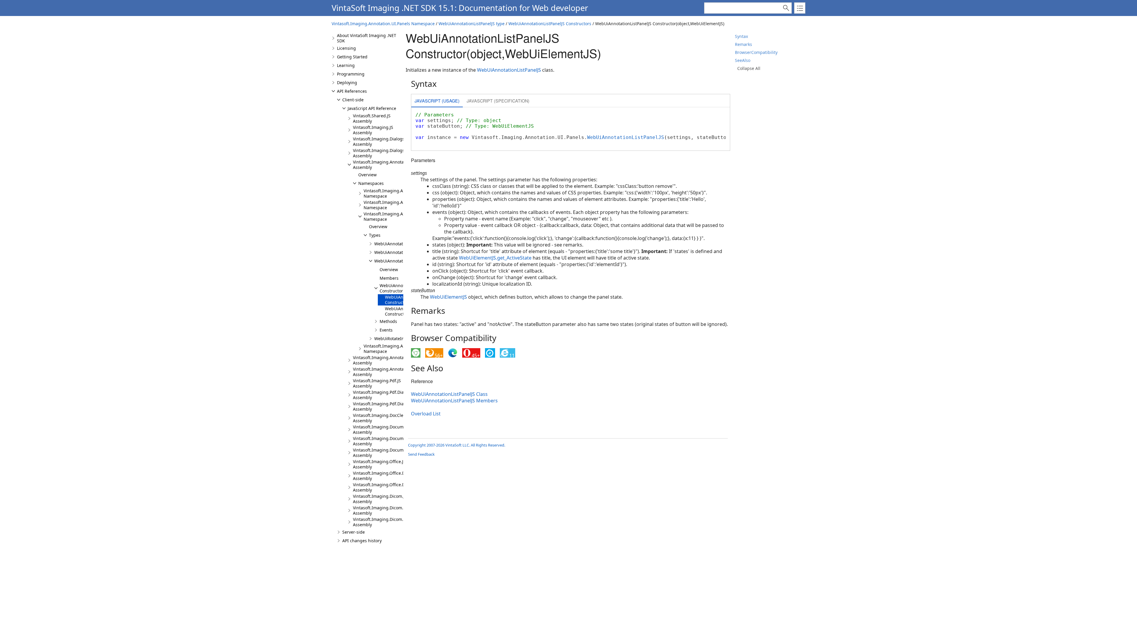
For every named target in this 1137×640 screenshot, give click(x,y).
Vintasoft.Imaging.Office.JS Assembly (379, 464)
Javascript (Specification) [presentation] (498, 100)
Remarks (743, 44)
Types (374, 235)
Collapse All (748, 68)
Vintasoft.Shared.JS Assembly (372, 118)
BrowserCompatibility (756, 52)
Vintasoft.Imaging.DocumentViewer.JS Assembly (390, 429)
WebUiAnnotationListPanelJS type (472, 23)
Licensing (346, 48)
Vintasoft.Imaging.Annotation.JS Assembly (384, 164)
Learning (346, 65)
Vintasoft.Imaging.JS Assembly (373, 129)
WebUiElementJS (448, 297)
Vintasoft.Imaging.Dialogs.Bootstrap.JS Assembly (391, 141)
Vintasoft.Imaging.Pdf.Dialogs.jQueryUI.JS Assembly (394, 406)
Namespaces (371, 183)
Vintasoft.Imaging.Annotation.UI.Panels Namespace (383, 23)
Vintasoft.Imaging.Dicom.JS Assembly (380, 498)
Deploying (347, 82)
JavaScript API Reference (372, 108)
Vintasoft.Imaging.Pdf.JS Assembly (377, 383)
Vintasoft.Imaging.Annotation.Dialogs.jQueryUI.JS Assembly (402, 371)
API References (352, 91)
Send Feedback (421, 454)
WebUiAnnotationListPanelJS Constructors (549, 23)
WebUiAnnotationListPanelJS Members (454, 400)
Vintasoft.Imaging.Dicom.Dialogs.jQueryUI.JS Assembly (397, 521)
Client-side (353, 100)
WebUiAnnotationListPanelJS (402, 261)
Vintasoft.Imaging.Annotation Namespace (393, 193)
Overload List (426, 413)
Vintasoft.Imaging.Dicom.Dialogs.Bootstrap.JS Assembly (398, 510)
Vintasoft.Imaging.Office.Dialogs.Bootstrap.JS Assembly (397, 475)
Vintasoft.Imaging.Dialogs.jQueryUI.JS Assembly (390, 153)
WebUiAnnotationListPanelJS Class (449, 394)
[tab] (437, 101)
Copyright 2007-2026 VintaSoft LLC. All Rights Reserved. (456, 445)
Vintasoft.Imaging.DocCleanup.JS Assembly (385, 417)
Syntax (741, 36)
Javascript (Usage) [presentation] (437, 100)
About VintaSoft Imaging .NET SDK (366, 38)
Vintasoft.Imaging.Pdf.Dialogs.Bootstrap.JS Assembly (395, 394)
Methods (388, 321)
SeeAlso (742, 60)
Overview (367, 174)
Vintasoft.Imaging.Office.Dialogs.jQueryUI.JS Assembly (397, 487)
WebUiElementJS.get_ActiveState (495, 258)
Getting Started (352, 57)
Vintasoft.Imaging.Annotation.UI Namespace (396, 204)
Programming (350, 74)
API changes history (362, 540)
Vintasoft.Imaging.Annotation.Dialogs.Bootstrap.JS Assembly (403, 360)
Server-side (353, 532)
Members (389, 278)
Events (386, 330)
